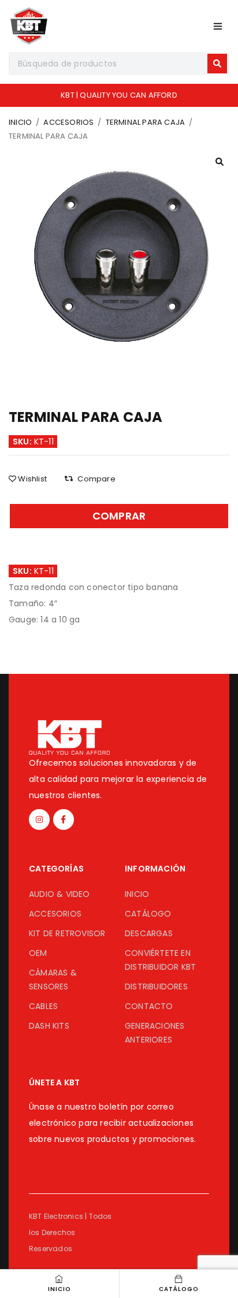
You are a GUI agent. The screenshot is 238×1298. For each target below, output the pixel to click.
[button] (219, 161)
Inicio (20, 122)
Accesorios (68, 122)
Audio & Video (59, 894)
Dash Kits (49, 1026)
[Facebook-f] (63, 819)
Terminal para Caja (145, 122)
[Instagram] (39, 819)
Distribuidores (156, 986)
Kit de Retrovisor (67, 933)
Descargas (149, 933)
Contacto (149, 1006)
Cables (43, 1006)
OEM (38, 953)
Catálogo (148, 913)
